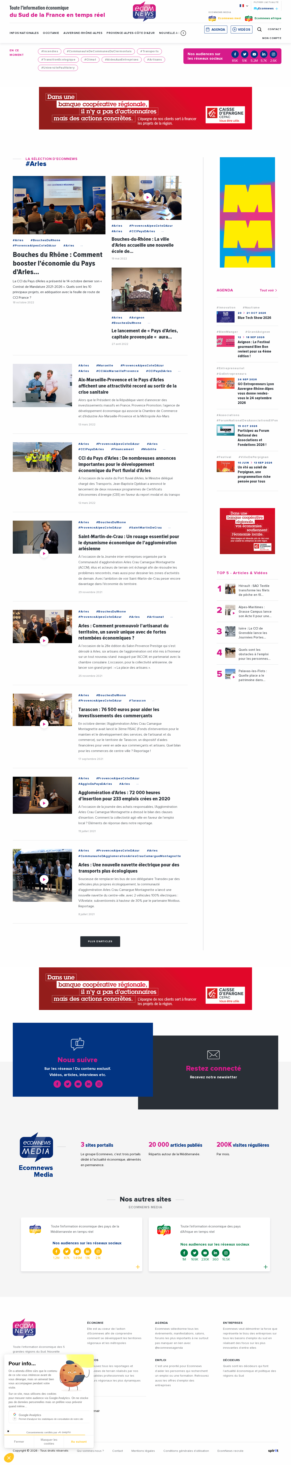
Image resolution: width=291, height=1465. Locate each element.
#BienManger (227, 331)
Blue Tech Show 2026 (254, 317)
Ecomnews (264, 8)
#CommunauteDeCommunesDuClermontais (99, 51)
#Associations (228, 415)
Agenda (218, 29)
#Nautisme (251, 307)
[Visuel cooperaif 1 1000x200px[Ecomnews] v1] (145, 108)
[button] (183, 33)
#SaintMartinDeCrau (145, 527)
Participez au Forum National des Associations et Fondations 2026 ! (253, 437)
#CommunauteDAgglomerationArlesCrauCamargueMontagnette (129, 856)
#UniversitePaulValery (58, 67)
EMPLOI (160, 1360)
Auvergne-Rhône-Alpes (82, 33)
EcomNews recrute (230, 1450)
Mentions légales (143, 1450)
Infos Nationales (24, 33)
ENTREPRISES (233, 1322)
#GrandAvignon (257, 331)
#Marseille (104, 365)
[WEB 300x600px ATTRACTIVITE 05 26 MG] (247, 212)
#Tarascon (137, 700)
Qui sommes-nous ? (90, 1450)
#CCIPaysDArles (142, 231)
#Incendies (49, 51)
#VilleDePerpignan (254, 457)
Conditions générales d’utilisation (186, 1450)
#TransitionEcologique (58, 59)
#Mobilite (149, 449)
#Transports (149, 51)
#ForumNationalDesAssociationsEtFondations (253, 420)
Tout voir (267, 290)
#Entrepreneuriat (231, 368)
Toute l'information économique (57, 11)
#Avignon (136, 317)
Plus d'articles (100, 941)
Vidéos (244, 29)
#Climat (90, 59)
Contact (117, 1450)
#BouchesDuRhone (46, 240)
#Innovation (226, 307)
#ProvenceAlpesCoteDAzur (34, 245)
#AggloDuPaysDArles (95, 783)
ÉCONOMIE (95, 1322)
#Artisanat (155, 616)
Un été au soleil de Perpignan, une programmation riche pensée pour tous (254, 474)
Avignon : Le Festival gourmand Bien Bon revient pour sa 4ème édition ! (254, 349)
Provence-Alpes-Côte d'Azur (131, 33)
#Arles (18, 240)
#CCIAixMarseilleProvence (117, 371)
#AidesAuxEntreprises (121, 59)
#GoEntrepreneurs (231, 373)
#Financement (122, 449)
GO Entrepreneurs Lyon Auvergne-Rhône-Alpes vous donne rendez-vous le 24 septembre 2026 (256, 393)
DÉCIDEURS (231, 1360)
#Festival (224, 457)
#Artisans (154, 59)
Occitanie (51, 33)
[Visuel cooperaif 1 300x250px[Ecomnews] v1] (247, 531)
